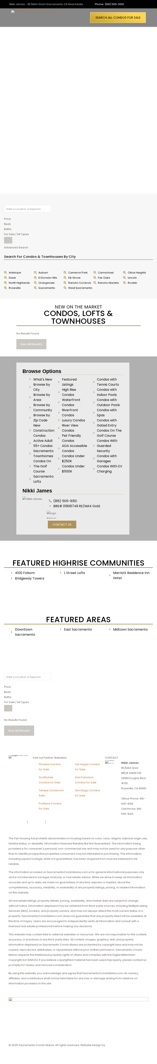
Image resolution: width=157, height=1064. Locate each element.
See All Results (31, 344)
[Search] (8, 240)
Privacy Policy (18, 822)
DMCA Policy (36, 822)
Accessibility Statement (62, 822)
